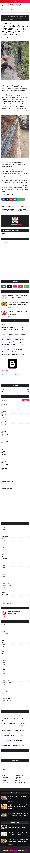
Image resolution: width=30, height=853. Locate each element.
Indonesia (4, 332)
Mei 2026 (4, 414)
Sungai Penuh (9, 349)
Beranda (4, 16)
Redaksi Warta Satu (14, 612)
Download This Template (20, 782)
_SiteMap (17, 778)
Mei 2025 (4, 454)
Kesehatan (20, 337)
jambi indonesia (9, 334)
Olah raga (8, 342)
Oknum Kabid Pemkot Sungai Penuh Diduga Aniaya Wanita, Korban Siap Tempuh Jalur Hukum (17, 798)
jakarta (22, 332)
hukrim (16, 329)
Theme (26, 850)
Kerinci (7, 337)
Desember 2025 (5, 431)
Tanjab (12, 194)
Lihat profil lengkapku (12, 613)
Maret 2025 (4, 461)
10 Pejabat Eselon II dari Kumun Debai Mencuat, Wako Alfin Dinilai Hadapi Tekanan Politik (17, 806)
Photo (18, 344)
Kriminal (9, 339)
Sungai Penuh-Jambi (16, 351)
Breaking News (5, 327)
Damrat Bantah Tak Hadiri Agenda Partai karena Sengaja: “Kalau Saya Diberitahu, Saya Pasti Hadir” (18, 313)
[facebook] (12, 1)
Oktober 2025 (5, 438)
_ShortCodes (4, 778)
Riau (10, 346)
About (16, 374)
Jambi (8, 16)
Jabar (18, 332)
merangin (22, 339)
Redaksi (4, 37)
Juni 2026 (4, 411)
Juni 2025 (4, 451)
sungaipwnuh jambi (16, 354)
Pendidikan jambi (5, 344)
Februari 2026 (5, 424)
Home (2, 374)
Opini (13, 342)
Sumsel (23, 346)
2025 (15, 391)
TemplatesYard (14, 850)
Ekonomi (4, 329)
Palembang (18, 342)
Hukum (21, 329)
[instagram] (17, 1)
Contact (3, 375)
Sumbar (19, 346)
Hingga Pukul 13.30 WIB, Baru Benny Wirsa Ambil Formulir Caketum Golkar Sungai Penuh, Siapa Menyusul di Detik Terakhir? (18, 304)
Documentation (4, 782)
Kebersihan (17, 334)
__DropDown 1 (4, 777)
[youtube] (20, 286)
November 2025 (5, 434)
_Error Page (3, 780)
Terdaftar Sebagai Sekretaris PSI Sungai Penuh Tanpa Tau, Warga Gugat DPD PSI (17, 826)
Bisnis (20, 324)
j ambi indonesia (11, 332)
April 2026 (4, 417)
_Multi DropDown (19, 775)
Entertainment (10, 329)
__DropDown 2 (18, 777)
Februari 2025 (5, 464)
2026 (15, 389)
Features (3, 775)
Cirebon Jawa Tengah (14, 327)
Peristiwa (13, 344)
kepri (3, 337)
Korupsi (3, 339)
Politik (22, 344)
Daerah (21, 327)
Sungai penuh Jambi (6, 351)
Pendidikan (25, 342)
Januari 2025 (4, 468)
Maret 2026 (4, 421)
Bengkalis (15, 324)
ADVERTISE (4, 324)
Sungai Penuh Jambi (18, 349)
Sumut (3, 349)
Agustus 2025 (4, 444)
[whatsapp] (26, 286)
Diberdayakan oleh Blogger (7, 370)
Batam (9, 324)
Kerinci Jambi (13, 337)
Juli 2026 (4, 407)
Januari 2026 (4, 428)
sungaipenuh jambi (6, 354)
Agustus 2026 (4, 404)
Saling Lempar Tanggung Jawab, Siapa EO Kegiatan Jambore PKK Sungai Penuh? (18, 814)
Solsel (14, 346)
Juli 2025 (4, 448)
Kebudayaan (23, 334)
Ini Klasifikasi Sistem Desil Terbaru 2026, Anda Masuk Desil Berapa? (15, 10)
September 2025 (5, 441)
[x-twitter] (15, 1)
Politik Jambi (4, 346)
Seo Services (18, 780)
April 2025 (4, 458)
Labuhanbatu (15, 339)
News (7, 194)
